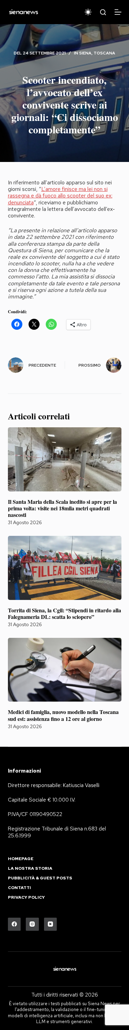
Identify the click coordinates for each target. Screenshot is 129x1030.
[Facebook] (14, 924)
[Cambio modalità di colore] (88, 12)
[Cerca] (103, 12)
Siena (85, 53)
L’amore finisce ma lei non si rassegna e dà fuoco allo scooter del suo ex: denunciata (60, 195)
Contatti (19, 887)
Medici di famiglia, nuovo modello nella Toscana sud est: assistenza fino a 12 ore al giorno (63, 715)
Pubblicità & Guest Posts (40, 878)
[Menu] (118, 12)
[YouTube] (50, 924)
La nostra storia (30, 868)
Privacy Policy (26, 897)
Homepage (20, 858)
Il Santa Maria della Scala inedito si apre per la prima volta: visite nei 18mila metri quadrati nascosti (62, 508)
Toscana (104, 53)
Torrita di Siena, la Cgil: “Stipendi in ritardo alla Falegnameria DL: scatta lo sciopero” (64, 613)
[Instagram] (32, 924)
